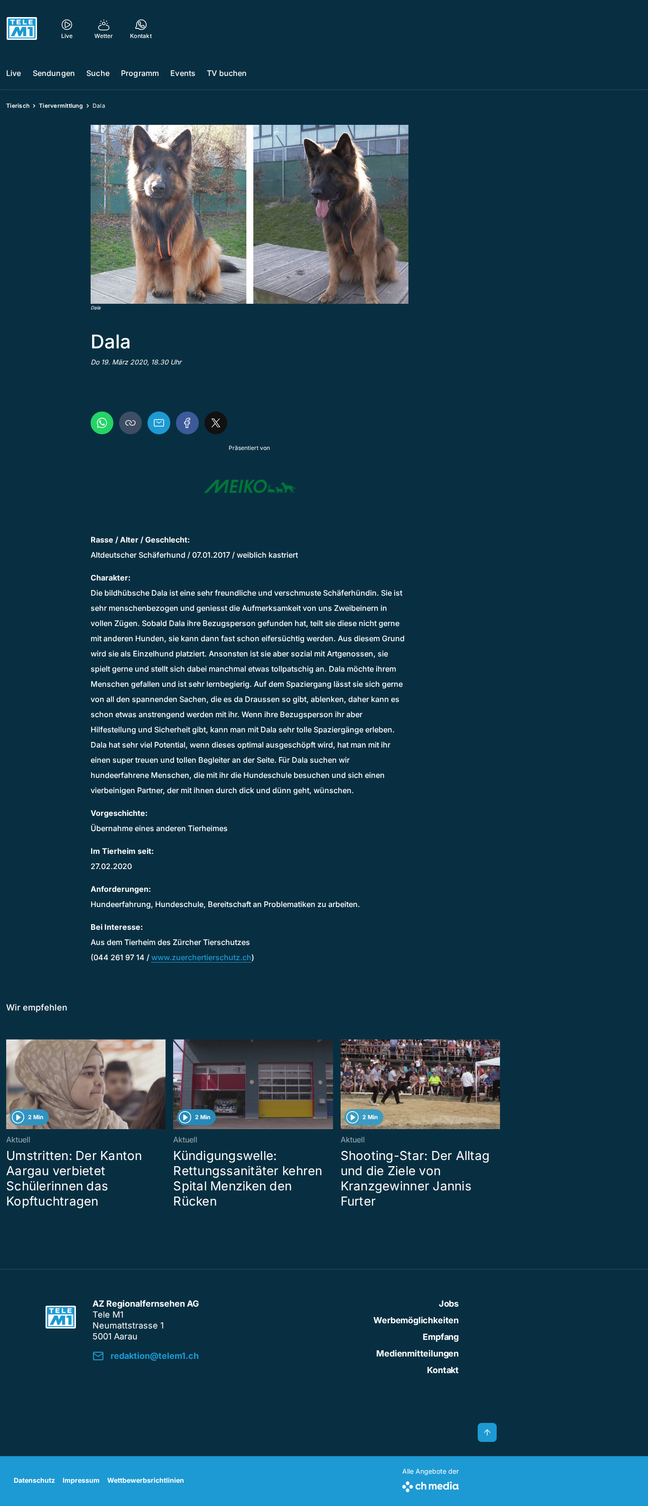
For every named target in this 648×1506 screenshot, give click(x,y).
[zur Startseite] (22, 28)
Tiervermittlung (61, 105)
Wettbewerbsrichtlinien (145, 1480)
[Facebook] (187, 423)
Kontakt (443, 1370)
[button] (249, 214)
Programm (140, 73)
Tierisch (17, 105)
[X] (215, 423)
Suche (98, 73)
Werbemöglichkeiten (416, 1320)
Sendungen (54, 73)
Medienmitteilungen (417, 1353)
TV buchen (227, 73)
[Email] (159, 423)
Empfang (441, 1337)
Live (13, 73)
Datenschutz (34, 1480)
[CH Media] (430, 1485)
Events (182, 73)
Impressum (81, 1480)
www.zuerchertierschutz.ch (201, 957)
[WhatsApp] (102, 423)
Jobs (449, 1304)
